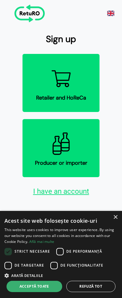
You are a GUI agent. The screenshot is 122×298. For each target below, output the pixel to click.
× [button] (115, 217)
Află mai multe (41, 241)
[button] (61, 275)
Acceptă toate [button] (34, 286)
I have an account (61, 191)
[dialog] (61, 254)
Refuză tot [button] (90, 286)
